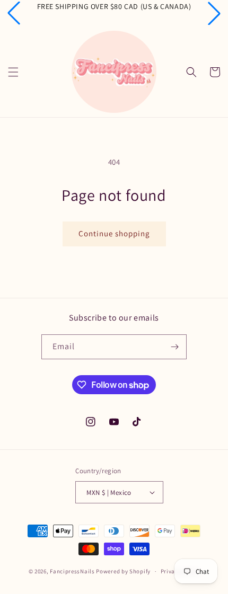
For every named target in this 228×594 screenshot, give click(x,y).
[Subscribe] (174, 346)
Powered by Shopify (123, 571)
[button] (13, 13)
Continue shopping (114, 233)
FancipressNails (72, 571)
